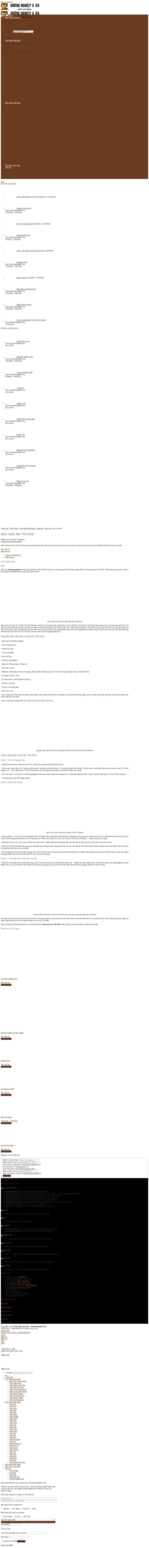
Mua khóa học (6, 985)
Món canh (13, 61)
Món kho (13, 45)
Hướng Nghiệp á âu (17, 178)
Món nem (13, 65)
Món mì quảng (15, 78)
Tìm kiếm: (9, 31)
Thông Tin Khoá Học (13, 555)
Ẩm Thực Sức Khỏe (12, 165)
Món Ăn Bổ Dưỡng (17, 38)
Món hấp (13, 51)
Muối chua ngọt (15, 82)
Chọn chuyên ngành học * (12, 1164)
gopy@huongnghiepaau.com (20, 1283)
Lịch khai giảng (6, 1307)
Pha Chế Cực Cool (16, 26)
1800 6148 (5, 1331)
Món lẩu (13, 74)
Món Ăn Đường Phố (17, 34)
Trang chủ (9, 16)
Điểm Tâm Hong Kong (18, 28)
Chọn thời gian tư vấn (11, 1169)
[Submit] (6, 34)
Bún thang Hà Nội (7, 1089)
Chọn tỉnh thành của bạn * (12, 1173)
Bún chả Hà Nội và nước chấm (12, 1033)
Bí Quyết (13, 172)
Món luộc (13, 47)
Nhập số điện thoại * (10, 1162)
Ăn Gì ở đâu (14, 170)
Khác (34, 1509)
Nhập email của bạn (10, 1171)
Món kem (13, 97)
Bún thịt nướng (6, 1117)
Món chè (13, 93)
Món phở (13, 76)
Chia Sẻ (8, 167)
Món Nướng (14, 55)
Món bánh (13, 57)
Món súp (13, 72)
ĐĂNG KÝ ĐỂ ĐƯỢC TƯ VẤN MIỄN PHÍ (15, 1333)
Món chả (13, 63)
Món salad (13, 86)
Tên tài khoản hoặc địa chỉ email (14, 1533)
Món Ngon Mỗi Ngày (13, 41)
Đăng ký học (5, 1311)
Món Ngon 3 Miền (16, 36)
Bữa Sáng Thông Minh (18, 20)
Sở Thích (26, 1516)
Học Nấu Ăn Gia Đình (13, 18)
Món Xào (13, 43)
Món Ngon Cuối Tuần (17, 24)
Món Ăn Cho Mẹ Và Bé (18, 30)
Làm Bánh (16, 1509)
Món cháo (13, 70)
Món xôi (13, 90)
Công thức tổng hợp (17, 101)
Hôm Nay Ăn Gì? (16, 22)
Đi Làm (18, 1516)
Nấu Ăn (6, 1509)
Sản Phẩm (14, 529)
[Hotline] (3, 1365)
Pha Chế (25, 1509)
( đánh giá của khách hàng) (11, 542)
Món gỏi (13, 80)
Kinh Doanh (7, 1516)
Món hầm (13, 49)
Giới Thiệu (4, 1303)
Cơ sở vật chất (6, 1315)
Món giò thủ (14, 88)
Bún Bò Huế (5, 1061)
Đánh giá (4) (9, 557)
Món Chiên (14, 53)
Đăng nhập (21, 1541)
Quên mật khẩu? (7, 1545)
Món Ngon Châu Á (16, 32)
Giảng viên (5, 1319)
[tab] (66, 555)
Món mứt (13, 95)
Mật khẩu (5, 1537)
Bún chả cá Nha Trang (9, 979)
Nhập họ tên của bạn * (11, 1160)
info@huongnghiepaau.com (20, 1288)
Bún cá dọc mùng (7, 1145)
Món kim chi (14, 84)
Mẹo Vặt (13, 174)
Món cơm (13, 68)
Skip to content (7, 2)
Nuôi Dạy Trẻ (14, 176)
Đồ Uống (13, 99)
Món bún (13, 59)
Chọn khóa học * (9, 1167)
